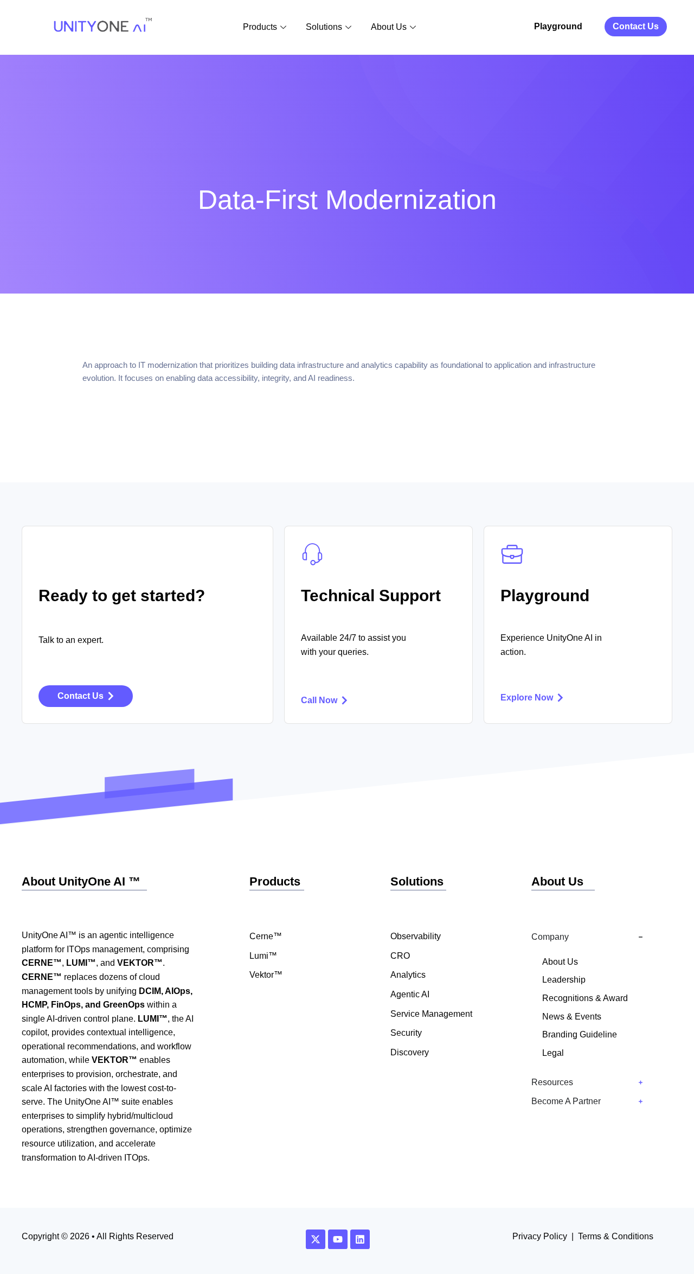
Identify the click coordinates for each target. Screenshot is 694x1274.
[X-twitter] (315, 1239)
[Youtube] (338, 1239)
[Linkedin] (360, 1239)
